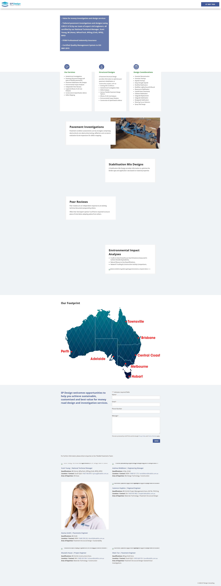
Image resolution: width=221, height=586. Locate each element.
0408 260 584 (82, 558)
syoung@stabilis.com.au (100, 473)
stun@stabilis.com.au (151, 558)
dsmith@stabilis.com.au (96, 538)
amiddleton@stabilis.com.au (149, 473)
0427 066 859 (87, 473)
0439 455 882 (133, 493)
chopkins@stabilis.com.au (146, 493)
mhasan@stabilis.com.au (96, 558)
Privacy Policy (142, 436)
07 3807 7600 (210, 4)
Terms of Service (152, 436)
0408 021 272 (134, 473)
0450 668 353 (138, 558)
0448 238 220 (83, 538)
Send (156, 441)
